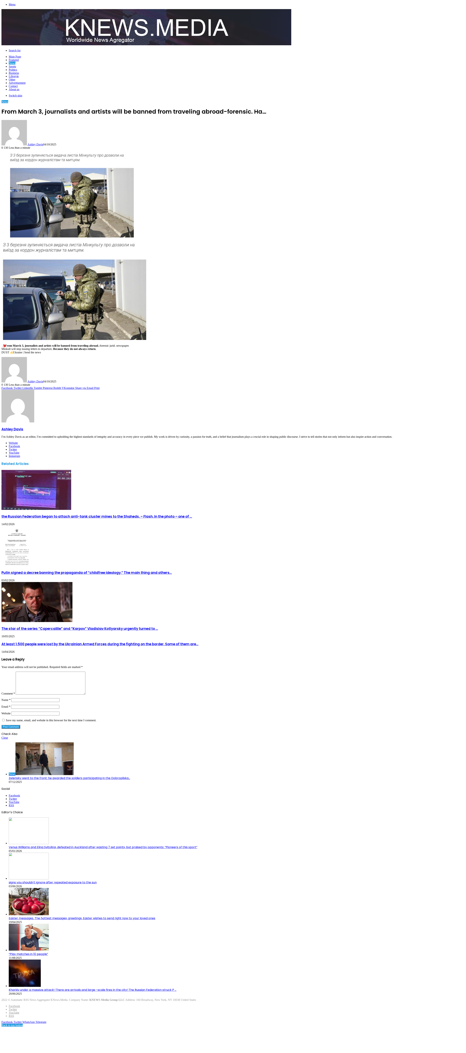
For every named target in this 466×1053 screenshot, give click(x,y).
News (12, 63)
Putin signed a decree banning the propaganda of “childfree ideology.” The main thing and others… (86, 572)
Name (6, 699)
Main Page (15, 56)
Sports (12, 66)
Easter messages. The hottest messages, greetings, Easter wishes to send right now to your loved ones (82, 918)
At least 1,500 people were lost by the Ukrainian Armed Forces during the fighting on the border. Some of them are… (99, 644)
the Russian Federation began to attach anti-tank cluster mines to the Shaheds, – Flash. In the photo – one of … (96, 516)
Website (6, 713)
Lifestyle (14, 76)
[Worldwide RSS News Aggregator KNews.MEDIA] (146, 44)
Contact (13, 86)
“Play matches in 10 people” (28, 954)
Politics (13, 69)
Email (5, 706)
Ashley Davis (35, 144)
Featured (14, 59)
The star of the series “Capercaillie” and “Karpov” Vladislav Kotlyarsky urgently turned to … (79, 628)
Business (14, 73)
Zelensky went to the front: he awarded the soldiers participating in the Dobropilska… (69, 778)
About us (14, 89)
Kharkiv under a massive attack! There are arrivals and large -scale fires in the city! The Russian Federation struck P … (92, 990)
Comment (8, 693)
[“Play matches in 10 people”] (29, 950)
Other (12, 79)
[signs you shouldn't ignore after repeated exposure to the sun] (29, 878)
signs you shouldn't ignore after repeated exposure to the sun (53, 882)
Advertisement (17, 82)
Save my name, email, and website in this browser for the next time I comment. (51, 720)
